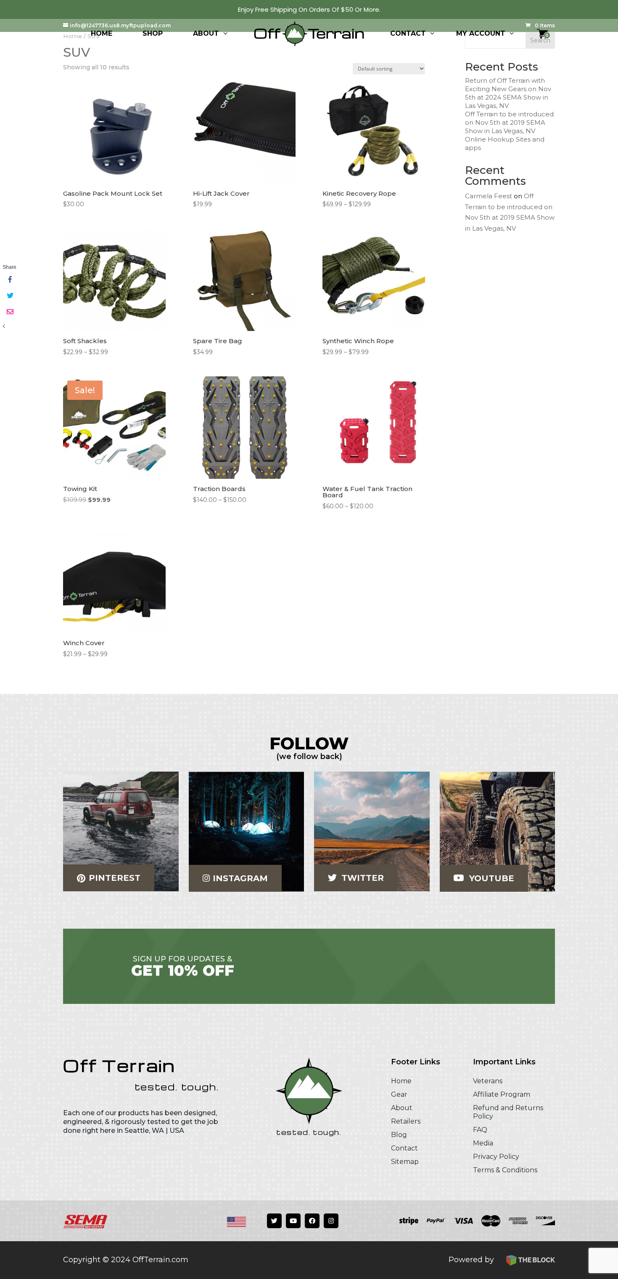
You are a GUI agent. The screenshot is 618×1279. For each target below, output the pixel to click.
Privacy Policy (496, 1157)
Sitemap (405, 1162)
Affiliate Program (501, 1094)
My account (480, 33)
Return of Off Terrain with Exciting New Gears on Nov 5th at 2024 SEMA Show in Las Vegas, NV (508, 93)
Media (483, 1143)
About (206, 33)
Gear (399, 1094)
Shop (153, 33)
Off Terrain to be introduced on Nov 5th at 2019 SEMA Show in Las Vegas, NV (509, 122)
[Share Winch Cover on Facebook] (9, 280)
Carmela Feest (488, 196)
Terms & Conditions (505, 1170)
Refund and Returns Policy (508, 1112)
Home (101, 33)
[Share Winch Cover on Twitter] (9, 296)
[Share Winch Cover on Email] (9, 312)
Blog (399, 1135)
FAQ (480, 1130)
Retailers (405, 1121)
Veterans (487, 1081)
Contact (408, 33)
